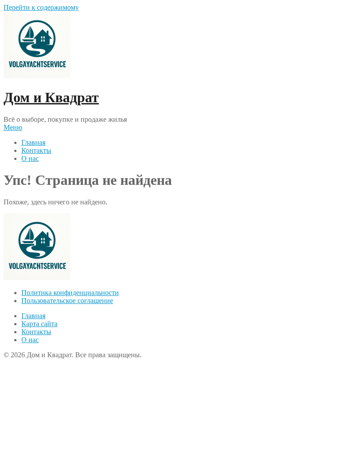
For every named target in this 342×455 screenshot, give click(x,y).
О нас (30, 158)
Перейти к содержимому (41, 7)
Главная (33, 142)
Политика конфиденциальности (70, 292)
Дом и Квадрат (51, 97)
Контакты (36, 150)
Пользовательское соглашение (67, 300)
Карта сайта (39, 323)
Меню (13, 127)
